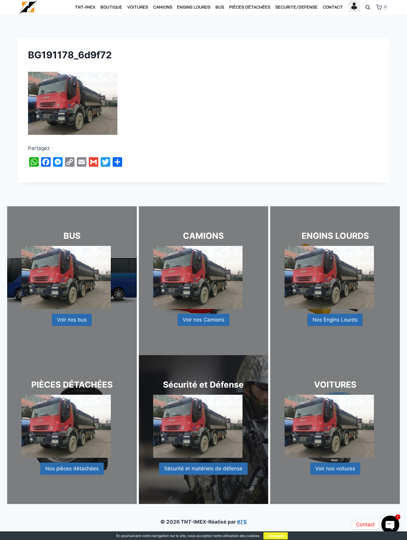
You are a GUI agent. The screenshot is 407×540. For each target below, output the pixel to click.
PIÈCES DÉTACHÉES (249, 7)
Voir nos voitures (335, 469)
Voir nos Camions (203, 320)
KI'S (242, 522)
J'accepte (275, 535)
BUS (219, 7)
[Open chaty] (390, 524)
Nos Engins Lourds (335, 320)
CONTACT (333, 7)
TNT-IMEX (85, 7)
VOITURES (137, 7)
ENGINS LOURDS (193, 7)
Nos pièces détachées (72, 469)
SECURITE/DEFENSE (296, 7)
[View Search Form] (368, 7)
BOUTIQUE (111, 7)
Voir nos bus (72, 320)
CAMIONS (162, 7)
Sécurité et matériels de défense (203, 469)
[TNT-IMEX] (28, 7)
